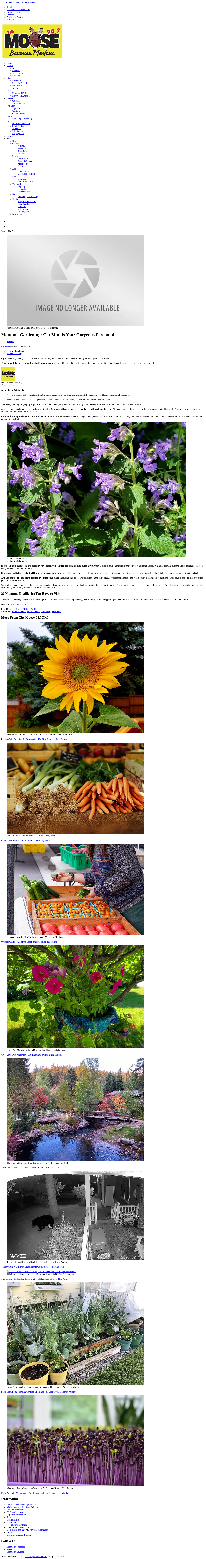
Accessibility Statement (17, 1525)
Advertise (16, 128)
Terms (9, 1517)
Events (10, 98)
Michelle (5, 346)
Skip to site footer (27, 2)
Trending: (11, 7)
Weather (10, 14)
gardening (17, 609)
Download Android (21, 96)
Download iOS (19, 93)
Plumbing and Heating (22, 118)
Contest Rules (18, 113)
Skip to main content (10, 2)
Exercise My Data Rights (18, 1527)
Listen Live (17, 80)
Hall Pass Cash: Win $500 (18, 9)
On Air (10, 65)
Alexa (15, 88)
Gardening (45, 611)
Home (9, 63)
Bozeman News (14, 12)
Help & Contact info (21, 123)
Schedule (16, 70)
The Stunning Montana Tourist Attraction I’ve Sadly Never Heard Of (31, 1167)
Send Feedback (19, 126)
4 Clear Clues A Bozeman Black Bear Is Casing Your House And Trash (32, 1267)
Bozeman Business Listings (19, 1535)
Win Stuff (11, 106)
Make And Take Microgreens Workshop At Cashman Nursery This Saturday (35, 1493)
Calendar (16, 101)
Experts (10, 116)
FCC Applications (15, 1512)
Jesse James (17, 73)
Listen (9, 78)
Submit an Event (19, 103)
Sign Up (16, 108)
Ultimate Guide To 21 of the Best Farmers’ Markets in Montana (29, 942)
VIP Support (17, 131)
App (9, 91)
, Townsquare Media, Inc (36, 1556)
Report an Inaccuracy (16, 1515)
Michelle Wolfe (29, 609)
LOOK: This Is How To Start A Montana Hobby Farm (25, 840)
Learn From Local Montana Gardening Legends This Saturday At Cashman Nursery (38, 1392)
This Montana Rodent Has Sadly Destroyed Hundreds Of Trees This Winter (34, 1279)
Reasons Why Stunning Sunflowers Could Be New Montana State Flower (34, 739)
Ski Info (10, 19)
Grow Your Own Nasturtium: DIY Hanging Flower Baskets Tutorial (31, 1055)
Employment (18, 133)
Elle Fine (16, 75)
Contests (16, 111)
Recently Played (19, 83)
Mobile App (17, 85)
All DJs (15, 68)
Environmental (33, 611)
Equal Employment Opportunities (21, 1504)
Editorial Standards (15, 1509)
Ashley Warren (21, 604)
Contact (10, 121)
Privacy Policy (13, 1522)
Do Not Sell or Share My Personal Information (27, 1530)
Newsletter (11, 136)
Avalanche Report (15, 17)
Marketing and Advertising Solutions (23, 1507)
